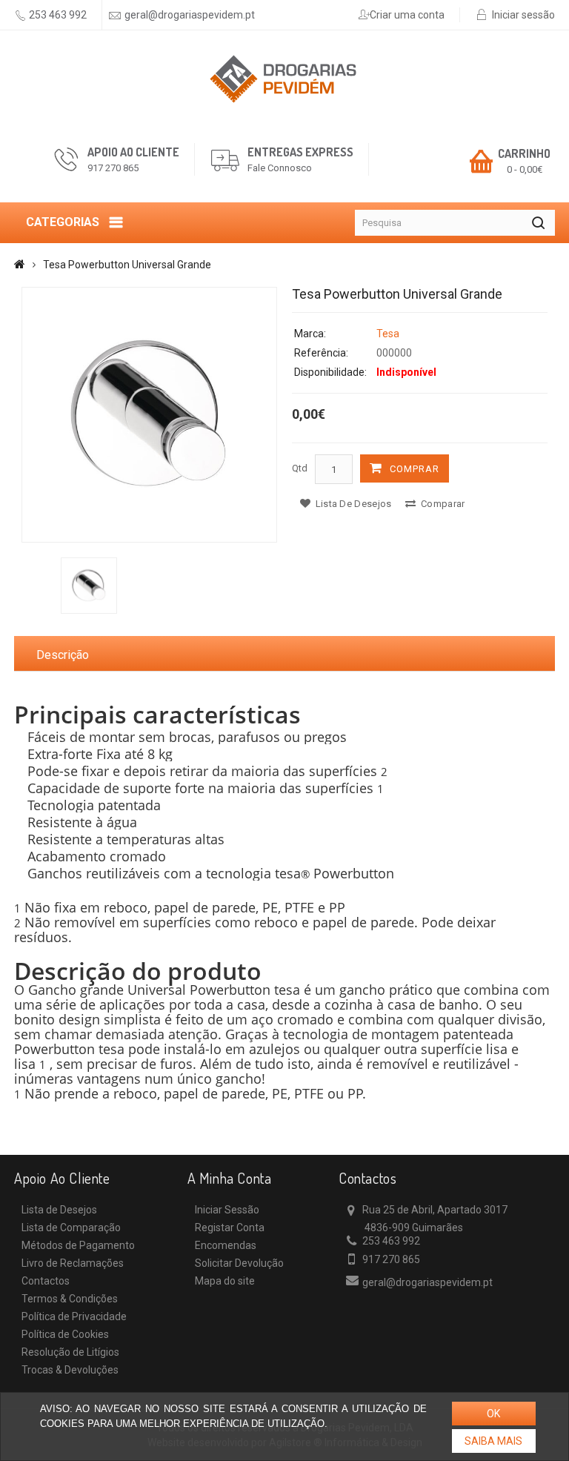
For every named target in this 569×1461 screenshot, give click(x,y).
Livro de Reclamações (72, 1263)
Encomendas (225, 1245)
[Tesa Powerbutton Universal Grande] (149, 415)
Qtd (299, 468)
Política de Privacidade (74, 1316)
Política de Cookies (65, 1334)
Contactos (45, 1281)
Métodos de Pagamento (78, 1245)
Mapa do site (225, 1281)
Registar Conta (229, 1227)
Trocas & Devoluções (70, 1370)
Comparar (442, 503)
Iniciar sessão (523, 15)
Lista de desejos (352, 503)
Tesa (387, 333)
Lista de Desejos (59, 1210)
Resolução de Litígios (70, 1352)
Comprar (414, 468)
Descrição (62, 655)
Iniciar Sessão (227, 1210)
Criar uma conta (407, 15)
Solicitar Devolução (239, 1263)
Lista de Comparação (71, 1227)
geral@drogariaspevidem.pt (189, 15)
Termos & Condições (69, 1299)
